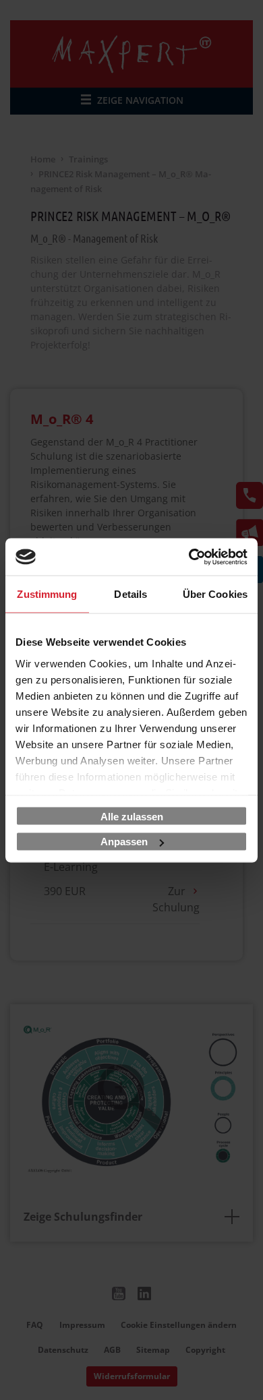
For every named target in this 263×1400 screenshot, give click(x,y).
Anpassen (124, 841)
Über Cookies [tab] (215, 594)
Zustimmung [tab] (47, 594)
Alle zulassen (131, 816)
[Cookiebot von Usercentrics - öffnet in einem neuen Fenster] (189, 557)
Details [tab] (130, 594)
